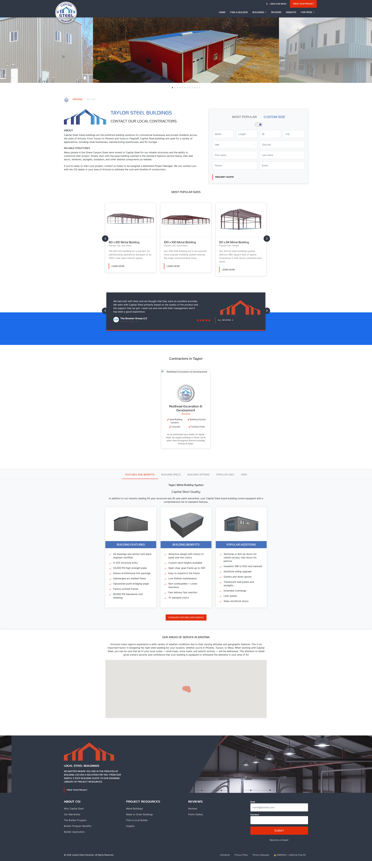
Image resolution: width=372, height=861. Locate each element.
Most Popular (244, 117)
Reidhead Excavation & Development (185, 408)
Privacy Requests (261, 855)
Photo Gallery (195, 814)
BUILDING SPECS (171, 474)
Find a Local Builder (137, 820)
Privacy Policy (241, 855)
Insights (291, 12)
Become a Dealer (279, 839)
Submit (279, 830)
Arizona (78, 99)
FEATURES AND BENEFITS (139, 474)
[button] (172, 88)
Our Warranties (72, 814)
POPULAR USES (225, 474)
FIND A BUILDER (239, 12)
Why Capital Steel (74, 808)
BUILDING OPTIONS (198, 474)
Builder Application (74, 831)
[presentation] (105, 238)
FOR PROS (307, 12)
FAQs (244, 474)
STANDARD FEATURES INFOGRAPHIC (186, 617)
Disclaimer (225, 855)
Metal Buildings (134, 808)
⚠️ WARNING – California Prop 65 (290, 855)
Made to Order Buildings (139, 814)
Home (222, 12)
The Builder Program (75, 820)
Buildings (258, 12)
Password (254, 814)
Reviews (276, 12)
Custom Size (274, 117)
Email (252, 802)
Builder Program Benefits (77, 826)
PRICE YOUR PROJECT (303, 4)
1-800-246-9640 (277, 4)
